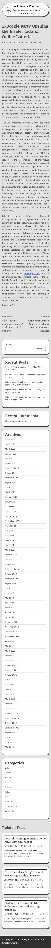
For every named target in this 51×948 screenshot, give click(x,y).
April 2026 (9, 444)
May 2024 (9, 540)
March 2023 (10, 608)
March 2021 (10, 699)
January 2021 (11, 708)
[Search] (44, 10)
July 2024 (9, 531)
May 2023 (9, 598)
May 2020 (9, 747)
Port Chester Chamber (26, 6)
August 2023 (10, 583)
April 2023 (9, 603)
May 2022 (9, 646)
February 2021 (11, 704)
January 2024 (11, 559)
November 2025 (12, 468)
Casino (8, 773)
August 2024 (10, 526)
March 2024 (10, 550)
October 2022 (11, 631)
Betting (8, 768)
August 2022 (10, 641)
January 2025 (11, 502)
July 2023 (9, 588)
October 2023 (11, 574)
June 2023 (9, 593)
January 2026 (11, 458)
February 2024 (11, 555)
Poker (7, 792)
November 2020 (12, 718)
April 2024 (9, 545)
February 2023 (11, 612)
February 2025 (11, 497)
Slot (14, 305)
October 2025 (11, 473)
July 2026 (9, 439)
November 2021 (12, 670)
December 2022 (12, 622)
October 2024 (11, 516)
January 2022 (11, 660)
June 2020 (9, 742)
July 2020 (9, 737)
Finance (8, 777)
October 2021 (11, 675)
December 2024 (12, 507)
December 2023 (12, 564)
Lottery (8, 787)
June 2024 (9, 535)
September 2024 (12, 521)
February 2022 (11, 656)
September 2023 (12, 579)
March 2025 (10, 492)
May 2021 (9, 689)
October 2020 (11, 723)
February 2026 (11, 454)
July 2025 (9, 487)
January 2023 (11, 617)
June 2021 (9, 684)
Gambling (9, 782)
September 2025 (12, 478)
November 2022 (12, 627)
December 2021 (12, 665)
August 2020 (10, 732)
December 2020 (12, 713)
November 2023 (12, 569)
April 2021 (9, 694)
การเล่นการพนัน (11, 806)
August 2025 (10, 483)
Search (8, 344)
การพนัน (8, 801)
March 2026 (10, 449)
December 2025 (12, 463)
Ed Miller (38, 42)
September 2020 (12, 728)
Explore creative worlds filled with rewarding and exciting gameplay (22, 906)
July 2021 (9, 680)
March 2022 (10, 651)
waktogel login (32, 273)
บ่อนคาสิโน (9, 811)
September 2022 (12, 636)
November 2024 (12, 511)
